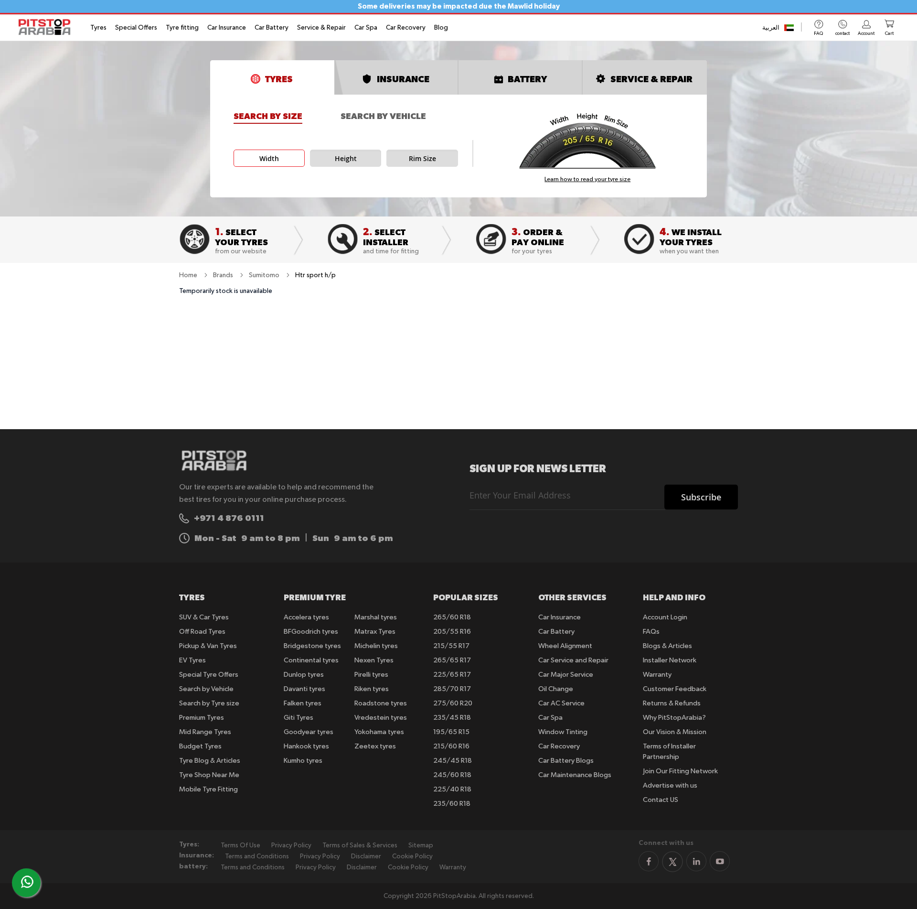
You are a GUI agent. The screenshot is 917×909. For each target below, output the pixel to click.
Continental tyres (311, 660)
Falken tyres (302, 703)
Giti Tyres (298, 717)
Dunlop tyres (304, 674)
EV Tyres (192, 660)
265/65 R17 (452, 660)
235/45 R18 (452, 717)
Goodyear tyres (308, 732)
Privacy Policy (291, 845)
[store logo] (47, 27)
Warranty (657, 674)
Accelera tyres (306, 617)
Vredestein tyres (380, 717)
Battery (527, 79)
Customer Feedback (674, 689)
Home (189, 275)
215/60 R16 (451, 746)
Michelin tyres (376, 645)
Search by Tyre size (209, 703)
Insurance (403, 79)
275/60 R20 (452, 703)
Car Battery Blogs (566, 760)
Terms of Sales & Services (359, 845)
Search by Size (268, 116)
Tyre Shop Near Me (209, 775)
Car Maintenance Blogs (574, 775)
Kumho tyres (303, 760)
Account (866, 33)
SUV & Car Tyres (204, 617)
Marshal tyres (375, 617)
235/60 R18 (451, 803)
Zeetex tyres (375, 746)
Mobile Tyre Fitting (208, 789)
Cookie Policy (412, 856)
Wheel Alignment (565, 645)
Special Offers (136, 27)
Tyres (98, 27)
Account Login (665, 617)
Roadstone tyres (380, 703)
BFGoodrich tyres (311, 631)
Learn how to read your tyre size (587, 179)
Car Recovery (406, 27)
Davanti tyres (304, 689)
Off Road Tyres (202, 631)
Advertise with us (670, 785)
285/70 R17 (452, 689)
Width (269, 158)
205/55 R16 (452, 631)
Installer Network (669, 660)
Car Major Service (565, 674)
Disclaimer (366, 856)
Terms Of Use (240, 845)
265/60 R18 (452, 617)
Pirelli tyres (371, 674)
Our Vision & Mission (674, 732)
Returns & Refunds (672, 703)
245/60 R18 (452, 775)
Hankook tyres (306, 746)
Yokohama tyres (379, 732)
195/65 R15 (451, 732)
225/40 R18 (452, 789)
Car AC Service (561, 703)
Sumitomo (265, 275)
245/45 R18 (452, 760)
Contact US (660, 799)
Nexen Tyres (374, 660)
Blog (441, 27)
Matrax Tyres (374, 631)
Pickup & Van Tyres (208, 645)
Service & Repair (321, 27)
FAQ (818, 33)
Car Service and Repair (573, 660)
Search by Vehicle (383, 116)
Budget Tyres (200, 746)
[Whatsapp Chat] (27, 882)
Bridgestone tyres (312, 645)
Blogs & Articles (667, 645)
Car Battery (271, 27)
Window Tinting (562, 732)
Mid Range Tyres (205, 732)
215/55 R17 (451, 645)
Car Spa (365, 27)
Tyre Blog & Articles (209, 760)
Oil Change (555, 689)
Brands (224, 275)
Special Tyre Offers (208, 674)
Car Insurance (226, 27)
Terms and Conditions (257, 856)
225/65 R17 (452, 674)
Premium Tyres (201, 717)
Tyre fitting (182, 27)
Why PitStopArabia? (674, 717)
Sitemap (420, 845)
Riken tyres (371, 689)
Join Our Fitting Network (680, 771)
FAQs (651, 631)
